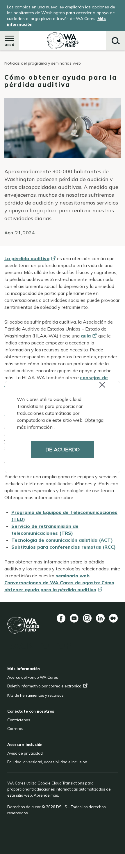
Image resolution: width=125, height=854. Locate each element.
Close (107, 388)
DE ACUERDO (62, 449)
